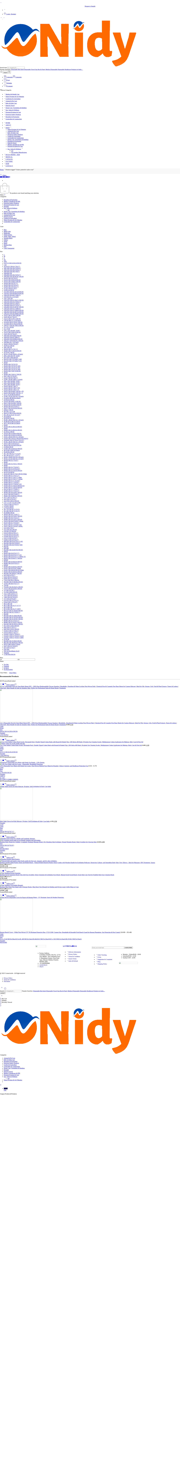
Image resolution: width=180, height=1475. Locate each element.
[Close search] (1, 997)
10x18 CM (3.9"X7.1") (7, 831)
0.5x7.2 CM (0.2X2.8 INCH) (9, 752)
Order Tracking (102, 955)
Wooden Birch (4, 849)
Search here (3, 67)
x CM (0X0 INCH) (6, 772)
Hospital (6, 206)
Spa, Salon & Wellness (12, 110)
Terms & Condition (74, 956)
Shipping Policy (102, 964)
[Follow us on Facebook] (65, 946)
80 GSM (12, 779)
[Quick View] (5, 685)
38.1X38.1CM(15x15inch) (74, 939)
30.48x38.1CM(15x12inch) (41, 939)
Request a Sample (90, 6)
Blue (1, 769)
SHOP (8, 128)
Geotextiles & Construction (14, 119)
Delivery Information (74, 952)
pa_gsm (2, 778)
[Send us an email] (66, 946)
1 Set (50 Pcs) (4, 735)
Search (6, 72)
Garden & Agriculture (14, 136)
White (2, 728)
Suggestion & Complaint (105, 959)
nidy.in (41, 966)
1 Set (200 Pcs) (4, 755)
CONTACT (9, 166)
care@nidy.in (43, 965)
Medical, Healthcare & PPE (16, 144)
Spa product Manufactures (19, 152)
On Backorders (8, 669)
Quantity (2, 733)
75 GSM (7, 779)
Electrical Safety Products (13, 114)
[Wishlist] (2, 685)
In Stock (6, 668)
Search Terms (72, 959)
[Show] (1, 3)
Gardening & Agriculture (13, 99)
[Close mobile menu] (0, 1006)
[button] (10, 857)
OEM (7, 163)
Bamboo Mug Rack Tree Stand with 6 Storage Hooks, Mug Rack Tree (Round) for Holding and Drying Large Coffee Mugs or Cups (39, 887)
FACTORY (9, 161)
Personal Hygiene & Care (13, 112)
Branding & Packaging (12, 117)
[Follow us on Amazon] (76, 946)
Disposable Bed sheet (17, 69)
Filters (4, 175)
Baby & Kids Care (11, 103)
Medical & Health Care (12, 94)
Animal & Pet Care (11, 101)
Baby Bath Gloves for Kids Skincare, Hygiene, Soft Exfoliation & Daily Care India (25, 821)
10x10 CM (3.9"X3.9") (7, 845)
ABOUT (8, 125)
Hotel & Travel (10, 105)
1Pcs (1, 852)
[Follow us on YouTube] (73, 946)
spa (12, 151)
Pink (1, 828)
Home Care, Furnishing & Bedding (16, 108)
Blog (99, 961)
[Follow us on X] (63, 946)
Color (1, 726)
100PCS (2, 776)
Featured (6, 666)
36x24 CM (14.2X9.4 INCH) (9, 731)
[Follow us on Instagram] (69, 946)
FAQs (99, 957)
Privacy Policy (72, 954)
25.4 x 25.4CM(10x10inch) (8, 939)
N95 (16, 779)
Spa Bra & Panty (40, 69)
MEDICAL (9, 157)
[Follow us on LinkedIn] (71, 946)
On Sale (6, 664)
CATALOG (9, 159)
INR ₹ (6, 1089)
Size (1, 730)
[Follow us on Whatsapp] (74, 946)
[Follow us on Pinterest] (68, 946)
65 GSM (2, 779)
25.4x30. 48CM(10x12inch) (24, 939)
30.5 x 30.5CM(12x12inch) (57, 939)
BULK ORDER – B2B (13, 154)
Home (2, 169)
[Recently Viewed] (5, 989)
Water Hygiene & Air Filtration (15, 96)
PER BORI (3, 942)
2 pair (1, 825)
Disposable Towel (29, 69)
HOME (8, 123)
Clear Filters (12, 673)
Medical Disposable (52, 69)
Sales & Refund (73, 961)
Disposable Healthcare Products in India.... (70, 69)
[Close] (4, 195)
